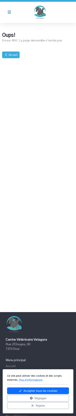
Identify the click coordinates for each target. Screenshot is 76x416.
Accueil (12, 54)
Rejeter (40, 406)
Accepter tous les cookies (40, 391)
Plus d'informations (31, 379)
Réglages (40, 398)
